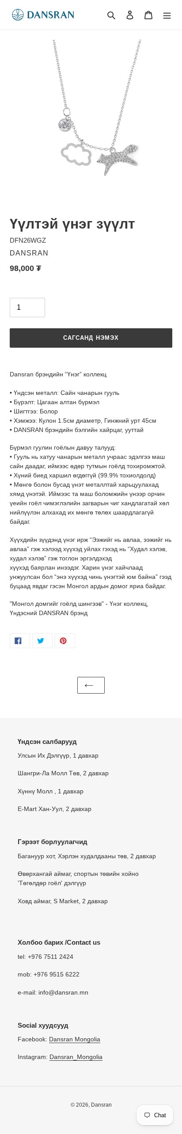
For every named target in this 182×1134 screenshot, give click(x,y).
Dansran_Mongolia (75, 1056)
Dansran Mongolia (74, 1039)
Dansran (101, 1105)
